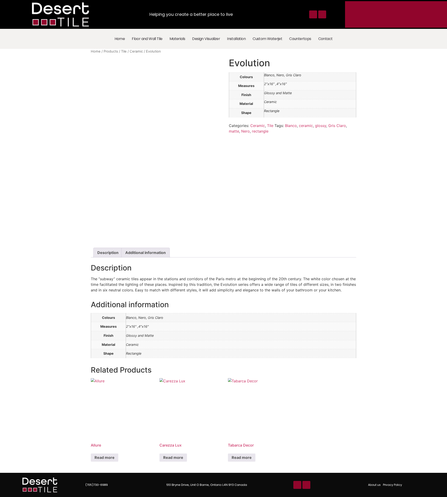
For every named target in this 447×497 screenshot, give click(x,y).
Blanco (291, 125)
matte (234, 131)
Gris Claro (337, 125)
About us (374, 485)
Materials (177, 38)
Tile (124, 51)
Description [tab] (108, 252)
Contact (325, 38)
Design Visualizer (206, 38)
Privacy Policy (392, 485)
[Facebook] (313, 14)
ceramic (306, 125)
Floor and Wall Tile (147, 38)
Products (111, 51)
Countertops (300, 38)
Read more (105, 457)
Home (120, 38)
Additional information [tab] (145, 252)
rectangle (260, 131)
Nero (245, 131)
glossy (320, 125)
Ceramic (136, 51)
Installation (236, 38)
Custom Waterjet (267, 38)
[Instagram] (322, 14)
